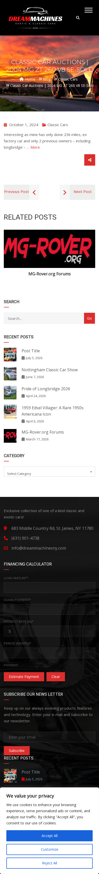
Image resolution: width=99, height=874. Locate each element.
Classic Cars (57, 124)
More (35, 147)
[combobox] (49, 472)
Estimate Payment (24, 676)
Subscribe (17, 750)
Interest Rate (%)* (19, 621)
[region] (49, 830)
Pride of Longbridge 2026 (46, 389)
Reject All (49, 863)
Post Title (31, 351)
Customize (49, 849)
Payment (11, 665)
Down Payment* (17, 599)
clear (56, 676)
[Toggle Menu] (89, 10)
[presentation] (11, 256)
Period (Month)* (17, 643)
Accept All (50, 835)
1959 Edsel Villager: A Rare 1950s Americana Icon (53, 411)
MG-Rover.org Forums (49, 274)
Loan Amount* (16, 578)
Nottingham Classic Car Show (50, 370)
